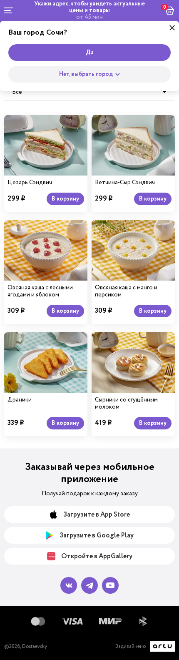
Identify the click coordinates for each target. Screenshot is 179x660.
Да (90, 52)
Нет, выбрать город (86, 74)
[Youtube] (110, 585)
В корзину (65, 199)
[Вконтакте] (68, 585)
